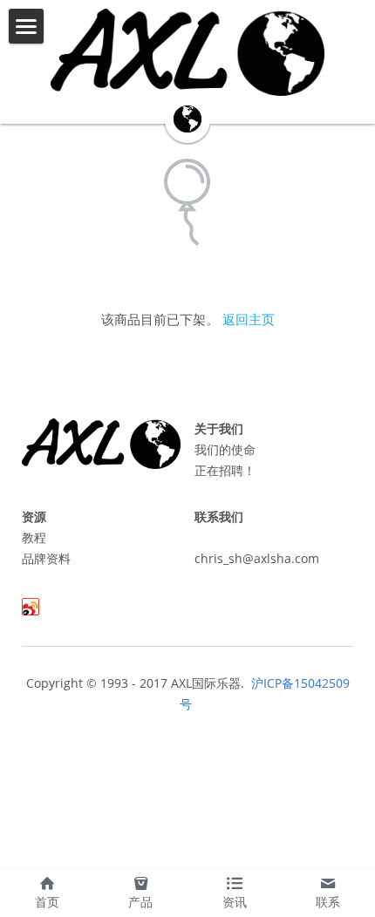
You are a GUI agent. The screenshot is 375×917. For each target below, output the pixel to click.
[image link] (187, 52)
